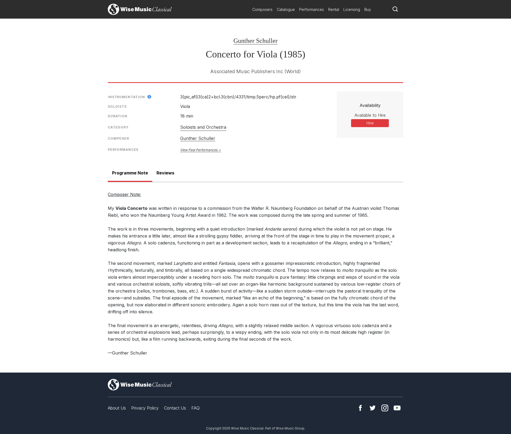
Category (118, 127)
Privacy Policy (145, 408)
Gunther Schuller (255, 40)
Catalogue (286, 9)
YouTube (397, 407)
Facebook (360, 407)
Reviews (165, 173)
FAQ (195, 408)
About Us (117, 408)
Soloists (117, 106)
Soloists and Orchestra (203, 127)
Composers (262, 9)
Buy (367, 9)
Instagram (384, 407)
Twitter (372, 407)
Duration (117, 116)
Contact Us (175, 408)
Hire (370, 123)
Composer (118, 138)
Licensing (351, 9)
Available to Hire (370, 115)
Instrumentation (126, 97)
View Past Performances (198, 150)
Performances (311, 9)
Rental (333, 9)
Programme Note (130, 173)
